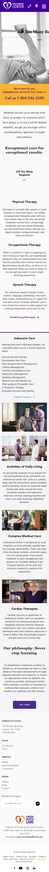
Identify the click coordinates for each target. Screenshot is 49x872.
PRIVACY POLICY (9, 857)
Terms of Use (21, 857)
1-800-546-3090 (30, 98)
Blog (4, 785)
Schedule (8, 92)
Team (4, 749)
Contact (6, 788)
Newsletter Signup (11, 796)
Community (7, 768)
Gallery (5, 781)
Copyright (33, 857)
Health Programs (22, 397)
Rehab (5, 762)
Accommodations (10, 765)
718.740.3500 (8, 732)
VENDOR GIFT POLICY (27, 859)
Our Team (24, 705)
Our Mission (7, 745)
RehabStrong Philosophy (22, 317)
